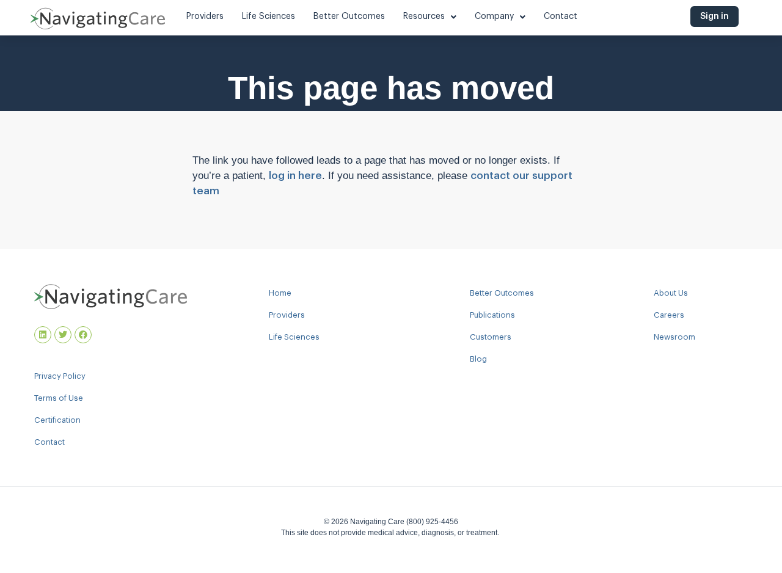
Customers (490, 337)
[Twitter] (62, 334)
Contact (49, 442)
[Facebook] (83, 334)
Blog (478, 359)
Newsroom (674, 337)
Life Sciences (294, 337)
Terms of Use (58, 398)
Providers (287, 315)
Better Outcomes (502, 293)
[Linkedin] (42, 334)
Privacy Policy (60, 376)
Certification (57, 420)
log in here (295, 175)
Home (280, 293)
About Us (671, 293)
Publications (492, 315)
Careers (669, 315)
